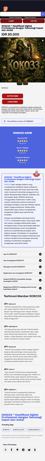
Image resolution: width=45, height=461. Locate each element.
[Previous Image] (1, 60)
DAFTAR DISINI (12, 96)
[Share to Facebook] (11, 450)
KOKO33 (7, 184)
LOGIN (11, 21)
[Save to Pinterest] (23, 450)
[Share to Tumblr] (34, 450)
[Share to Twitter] (5, 450)
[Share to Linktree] (17, 450)
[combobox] (20, 14)
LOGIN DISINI (12, 102)
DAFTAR (34, 21)
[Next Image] (43, 60)
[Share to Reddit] (29, 450)
